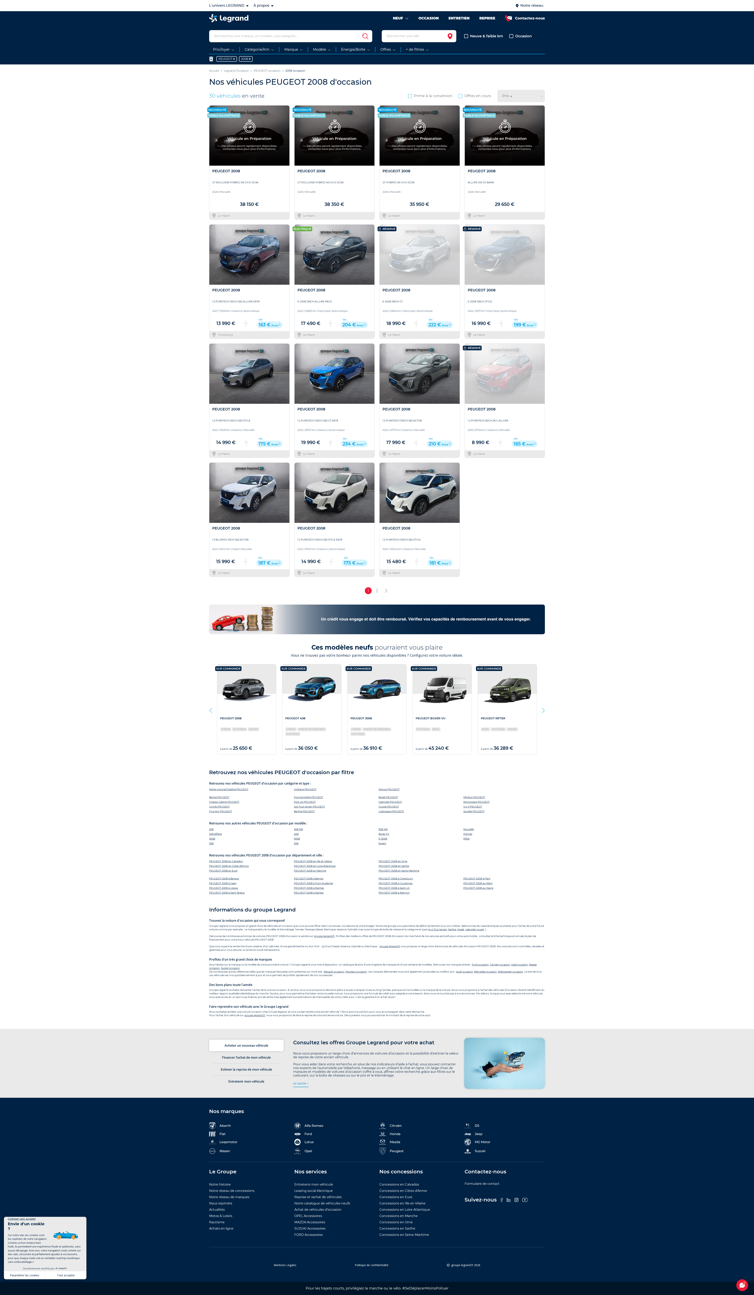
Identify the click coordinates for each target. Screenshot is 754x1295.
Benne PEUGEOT (219, 797)
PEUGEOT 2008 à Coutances (396, 883)
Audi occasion (464, 971)
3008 (212, 838)
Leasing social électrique (313, 1191)
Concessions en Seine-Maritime (404, 1235)
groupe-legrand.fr (324, 936)
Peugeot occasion (356, 971)
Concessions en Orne (396, 1222)
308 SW (298, 829)
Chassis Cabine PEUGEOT (224, 801)
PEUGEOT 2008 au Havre (478, 888)
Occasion (523, 36)
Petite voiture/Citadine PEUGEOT (228, 789)
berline (452, 929)
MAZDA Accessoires (309, 1222)
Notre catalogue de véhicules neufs (322, 1203)
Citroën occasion (500, 964)
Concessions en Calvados (399, 1184)
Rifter (466, 838)
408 (296, 833)
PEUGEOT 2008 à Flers (476, 878)
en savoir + (300, 1083)
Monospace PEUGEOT (476, 801)
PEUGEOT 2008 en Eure (223, 870)
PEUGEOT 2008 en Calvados (226, 861)
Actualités (217, 1209)
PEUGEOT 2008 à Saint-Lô (394, 888)
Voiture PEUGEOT (389, 789)
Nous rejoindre (220, 1203)
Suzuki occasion (230, 968)
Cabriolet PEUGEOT (390, 801)
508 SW (383, 829)
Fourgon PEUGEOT (220, 811)
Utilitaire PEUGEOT (305, 789)
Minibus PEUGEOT (474, 797)
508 (296, 843)
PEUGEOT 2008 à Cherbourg (396, 878)
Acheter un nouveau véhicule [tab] (246, 1045)
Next (543, 709)
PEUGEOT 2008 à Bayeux (224, 878)
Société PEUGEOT (474, 811)
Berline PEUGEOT (304, 811)
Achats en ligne (221, 1228)
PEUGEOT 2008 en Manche (310, 870)
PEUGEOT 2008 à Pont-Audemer (313, 883)
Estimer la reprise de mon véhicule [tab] (246, 1069)
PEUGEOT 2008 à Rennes (309, 888)
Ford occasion (480, 964)
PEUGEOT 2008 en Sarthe (394, 866)
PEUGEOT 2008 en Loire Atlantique (315, 866)
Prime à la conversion (433, 96)
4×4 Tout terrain (437, 929)
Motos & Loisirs (220, 1216)
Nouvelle (468, 829)
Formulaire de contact (482, 1184)
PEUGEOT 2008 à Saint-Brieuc (227, 892)
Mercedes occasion (485, 971)
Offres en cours (477, 96)
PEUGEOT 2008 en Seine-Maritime (399, 870)
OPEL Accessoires (308, 1216)
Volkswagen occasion (510, 971)
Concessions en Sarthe (397, 1228)
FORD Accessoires (308, 1235)
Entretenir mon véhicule (313, 1184)
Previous (211, 709)
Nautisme (217, 1222)
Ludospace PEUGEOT (391, 811)
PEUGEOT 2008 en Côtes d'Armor (229, 866)
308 (211, 843)
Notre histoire (220, 1184)
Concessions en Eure (395, 1197)
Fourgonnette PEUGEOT (308, 797)
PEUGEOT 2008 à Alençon (394, 892)
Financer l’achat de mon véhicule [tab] (246, 1057)
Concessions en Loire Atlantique (404, 1209)
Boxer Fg (384, 833)
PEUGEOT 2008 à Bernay (309, 878)
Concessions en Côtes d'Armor (403, 1191)
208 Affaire (215, 833)
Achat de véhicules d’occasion (317, 1209)
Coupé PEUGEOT (389, 806)
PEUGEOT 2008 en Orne (393, 861)
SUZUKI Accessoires (310, 1228)
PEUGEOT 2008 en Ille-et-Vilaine (313, 861)
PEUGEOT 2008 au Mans (477, 883)
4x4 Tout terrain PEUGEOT (309, 806)
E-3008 (383, 838)
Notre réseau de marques (229, 1197)
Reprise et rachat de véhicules (318, 1197)
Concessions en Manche (398, 1216)
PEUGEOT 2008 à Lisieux (223, 888)
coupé (480, 929)
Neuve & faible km (486, 36)
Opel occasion (519, 964)
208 (211, 829)
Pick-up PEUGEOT (305, 801)
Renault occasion (334, 971)
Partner (467, 833)
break (461, 929)
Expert (382, 843)
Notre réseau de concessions (231, 1191)
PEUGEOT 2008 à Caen (222, 883)
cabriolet (470, 929)
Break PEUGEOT (388, 797)
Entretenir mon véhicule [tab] (246, 1081)
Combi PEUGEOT (219, 806)
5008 (297, 838)
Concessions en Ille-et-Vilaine (402, 1203)
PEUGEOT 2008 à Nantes (309, 892)
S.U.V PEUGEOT (472, 806)
